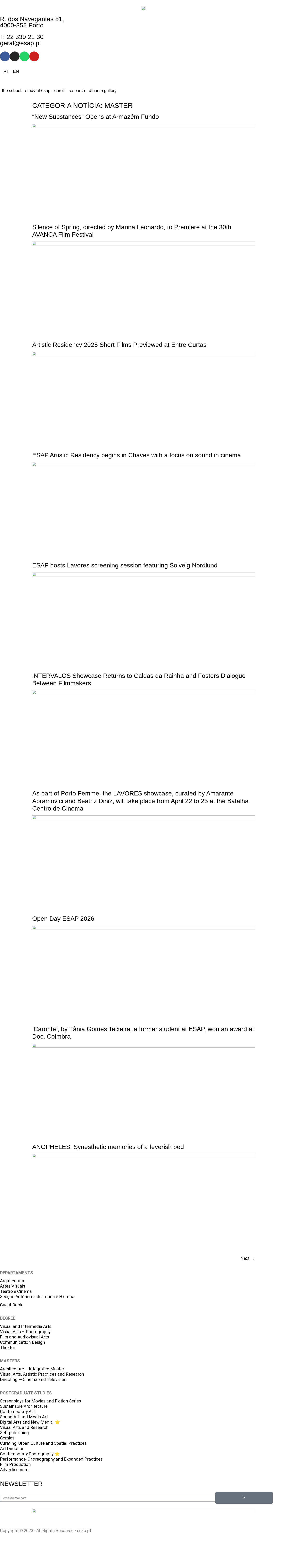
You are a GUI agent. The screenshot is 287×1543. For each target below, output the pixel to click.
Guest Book (11, 1304)
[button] (11, 90)
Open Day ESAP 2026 (63, 918)
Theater (7, 1347)
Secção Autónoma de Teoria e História (37, 1296)
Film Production (15, 1464)
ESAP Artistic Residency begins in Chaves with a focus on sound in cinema (136, 455)
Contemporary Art (17, 1411)
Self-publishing (14, 1432)
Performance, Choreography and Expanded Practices (51, 1459)
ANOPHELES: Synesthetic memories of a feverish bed (108, 1146)
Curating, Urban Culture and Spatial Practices (43, 1443)
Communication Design (22, 1342)
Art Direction (12, 1448)
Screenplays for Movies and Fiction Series (40, 1401)
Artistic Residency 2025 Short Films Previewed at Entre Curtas (119, 344)
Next (248, 1258)
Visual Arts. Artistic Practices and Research (42, 1374)
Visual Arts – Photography (25, 1331)
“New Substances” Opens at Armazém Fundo (95, 116)
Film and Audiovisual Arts (24, 1337)
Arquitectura (12, 1280)
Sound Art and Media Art (24, 1416)
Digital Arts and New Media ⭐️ (30, 1422)
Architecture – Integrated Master (32, 1368)
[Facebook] (5, 56)
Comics (7, 1438)
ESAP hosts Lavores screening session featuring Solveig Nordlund (124, 565)
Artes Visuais (12, 1286)
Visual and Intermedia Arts (25, 1326)
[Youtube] (34, 56)
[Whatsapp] (24, 56)
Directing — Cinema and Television (33, 1379)
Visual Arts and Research (24, 1427)
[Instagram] (15, 56)
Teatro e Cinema (16, 1291)
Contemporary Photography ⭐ (30, 1453)
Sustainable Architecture (24, 1406)
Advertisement (14, 1469)
